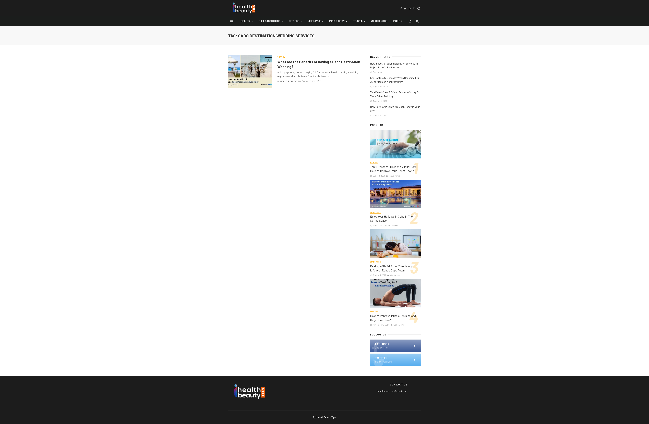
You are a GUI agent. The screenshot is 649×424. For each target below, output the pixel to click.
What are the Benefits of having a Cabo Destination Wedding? (318, 64)
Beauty (245, 21)
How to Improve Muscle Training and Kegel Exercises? (393, 318)
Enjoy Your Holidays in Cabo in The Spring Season (391, 218)
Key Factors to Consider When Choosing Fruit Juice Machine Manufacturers (395, 79)
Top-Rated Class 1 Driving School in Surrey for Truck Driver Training (395, 94)
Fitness (294, 21)
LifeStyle (314, 21)
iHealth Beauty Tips (326, 417)
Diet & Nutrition (269, 21)
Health (374, 162)
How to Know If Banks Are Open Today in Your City (395, 108)
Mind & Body (337, 21)
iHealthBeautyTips (290, 81)
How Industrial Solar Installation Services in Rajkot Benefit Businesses (394, 65)
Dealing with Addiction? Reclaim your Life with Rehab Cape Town (393, 268)
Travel (358, 21)
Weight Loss (379, 21)
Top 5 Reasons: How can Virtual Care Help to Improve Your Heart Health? (393, 169)
